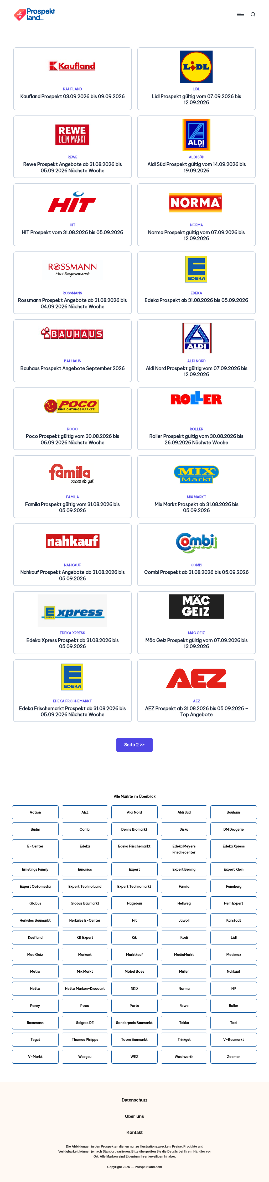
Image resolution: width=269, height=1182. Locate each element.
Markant (85, 954)
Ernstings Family (35, 869)
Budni (35, 829)
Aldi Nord (196, 361)
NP (233, 988)
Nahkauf (72, 565)
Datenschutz (135, 1100)
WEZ (134, 1056)
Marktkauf (134, 954)
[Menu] (240, 14)
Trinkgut (184, 1039)
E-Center (35, 846)
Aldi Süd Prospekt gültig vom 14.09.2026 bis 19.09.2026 (196, 167)
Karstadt (233, 920)
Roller (196, 429)
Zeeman (233, 1056)
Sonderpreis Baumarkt (134, 1023)
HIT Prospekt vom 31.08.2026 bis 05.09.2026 (72, 232)
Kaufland (72, 89)
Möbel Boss (134, 971)
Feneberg (233, 886)
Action (35, 812)
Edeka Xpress (72, 633)
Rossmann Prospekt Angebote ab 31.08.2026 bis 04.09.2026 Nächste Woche (72, 303)
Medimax (233, 954)
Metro (35, 971)
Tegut (35, 1039)
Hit (72, 225)
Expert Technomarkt (134, 886)
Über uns (134, 1116)
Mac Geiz (35, 954)
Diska (184, 829)
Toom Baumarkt (134, 1039)
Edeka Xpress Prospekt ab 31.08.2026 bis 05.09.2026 (73, 643)
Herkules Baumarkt (35, 920)
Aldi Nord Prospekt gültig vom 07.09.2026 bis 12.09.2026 (196, 371)
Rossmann (72, 293)
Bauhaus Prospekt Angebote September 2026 (72, 368)
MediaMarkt (184, 954)
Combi (196, 565)
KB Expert (85, 937)
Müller (184, 971)
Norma (196, 225)
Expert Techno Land (85, 886)
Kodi (184, 937)
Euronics (85, 869)
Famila (72, 497)
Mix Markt (196, 497)
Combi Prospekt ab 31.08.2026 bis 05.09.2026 (196, 572)
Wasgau (84, 1056)
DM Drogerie (234, 829)
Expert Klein (234, 869)
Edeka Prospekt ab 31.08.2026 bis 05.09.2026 (196, 300)
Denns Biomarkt (134, 829)
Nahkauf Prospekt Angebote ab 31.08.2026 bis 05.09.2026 (72, 575)
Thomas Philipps (85, 1039)
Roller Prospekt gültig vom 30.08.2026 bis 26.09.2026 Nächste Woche (196, 439)
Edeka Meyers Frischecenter (184, 849)
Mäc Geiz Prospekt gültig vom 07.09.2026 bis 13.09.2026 (197, 643)
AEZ (196, 701)
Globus (35, 903)
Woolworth (184, 1056)
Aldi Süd (196, 157)
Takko (184, 1023)
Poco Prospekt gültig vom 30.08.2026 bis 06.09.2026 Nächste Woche (72, 439)
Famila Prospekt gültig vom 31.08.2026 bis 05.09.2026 (72, 507)
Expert (134, 869)
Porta (134, 1005)
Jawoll (184, 920)
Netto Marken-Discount (85, 988)
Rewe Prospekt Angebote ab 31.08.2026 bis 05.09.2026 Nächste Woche (72, 167)
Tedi (233, 1023)
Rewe (72, 157)
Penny (35, 1005)
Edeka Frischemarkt (72, 701)
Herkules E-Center (84, 920)
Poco (72, 429)
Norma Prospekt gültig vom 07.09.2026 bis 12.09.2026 (196, 235)
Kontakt (134, 1132)
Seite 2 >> (134, 744)
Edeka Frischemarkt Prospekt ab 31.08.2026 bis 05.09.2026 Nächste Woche (72, 711)
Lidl (196, 89)
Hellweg (184, 903)
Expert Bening (184, 869)
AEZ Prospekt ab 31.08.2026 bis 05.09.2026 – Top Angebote (196, 711)
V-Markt (35, 1056)
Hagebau (134, 903)
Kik (134, 937)
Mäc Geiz (196, 633)
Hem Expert (233, 903)
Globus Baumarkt (85, 903)
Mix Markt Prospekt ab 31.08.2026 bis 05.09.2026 (197, 507)
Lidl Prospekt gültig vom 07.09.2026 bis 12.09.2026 (196, 99)
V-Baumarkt (233, 1039)
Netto (35, 988)
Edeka (196, 293)
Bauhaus (72, 361)
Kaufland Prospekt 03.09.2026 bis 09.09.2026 (72, 96)
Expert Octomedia (35, 886)
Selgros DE (85, 1023)
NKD (134, 988)
